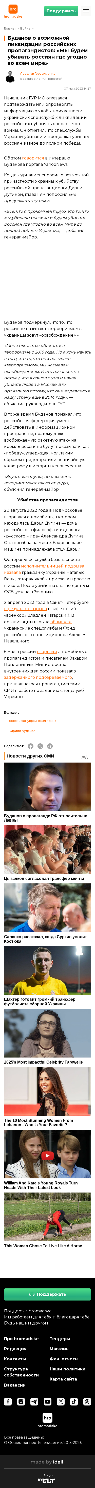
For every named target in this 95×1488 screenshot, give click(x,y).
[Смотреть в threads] (87, 1401)
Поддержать (61, 11)
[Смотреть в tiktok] (74, 1401)
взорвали (47, 651)
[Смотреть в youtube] (47, 1401)
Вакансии (15, 1385)
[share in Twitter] (40, 746)
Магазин (59, 1348)
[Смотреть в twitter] (61, 1401)
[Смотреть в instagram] (21, 1401)
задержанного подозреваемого (38, 677)
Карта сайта (63, 1379)
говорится (33, 158)
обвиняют (61, 621)
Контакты (15, 1359)
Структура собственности (21, 1372)
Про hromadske (21, 1338)
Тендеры (60, 1338)
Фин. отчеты (64, 1359)
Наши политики (67, 1369)
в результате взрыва (25, 608)
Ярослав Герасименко (37, 73)
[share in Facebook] (30, 746)
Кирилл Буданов (22, 731)
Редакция (15, 1348)
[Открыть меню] (86, 11)
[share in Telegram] (50, 746)
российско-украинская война (32, 721)
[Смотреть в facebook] (8, 1401)
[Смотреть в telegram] (34, 1401)
